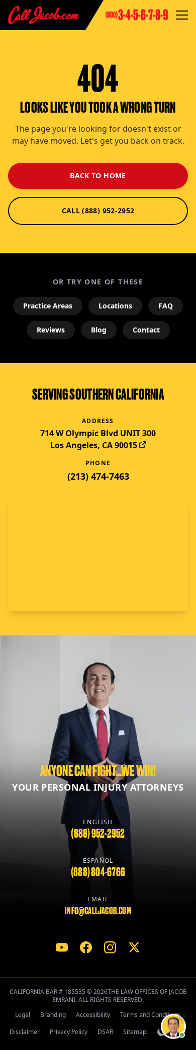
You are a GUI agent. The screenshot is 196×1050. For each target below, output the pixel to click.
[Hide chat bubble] (184, 1016)
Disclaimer (25, 1031)
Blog (99, 329)
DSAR (105, 1031)
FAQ (165, 305)
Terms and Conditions (150, 1014)
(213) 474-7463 (98, 476)
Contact (146, 329)
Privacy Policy (68, 1031)
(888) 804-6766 (98, 872)
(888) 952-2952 (98, 833)
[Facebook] (86, 947)
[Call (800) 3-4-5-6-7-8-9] (137, 15)
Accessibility (93, 1014)
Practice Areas (47, 305)
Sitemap (134, 1031)
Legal (22, 1014)
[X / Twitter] (134, 947)
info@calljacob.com (98, 910)
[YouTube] (62, 947)
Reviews (51, 329)
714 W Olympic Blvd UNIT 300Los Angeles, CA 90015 (98, 439)
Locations (115, 305)
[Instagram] (110, 947)
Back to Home (98, 175)
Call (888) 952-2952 (98, 210)
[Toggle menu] (182, 15)
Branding (53, 1014)
